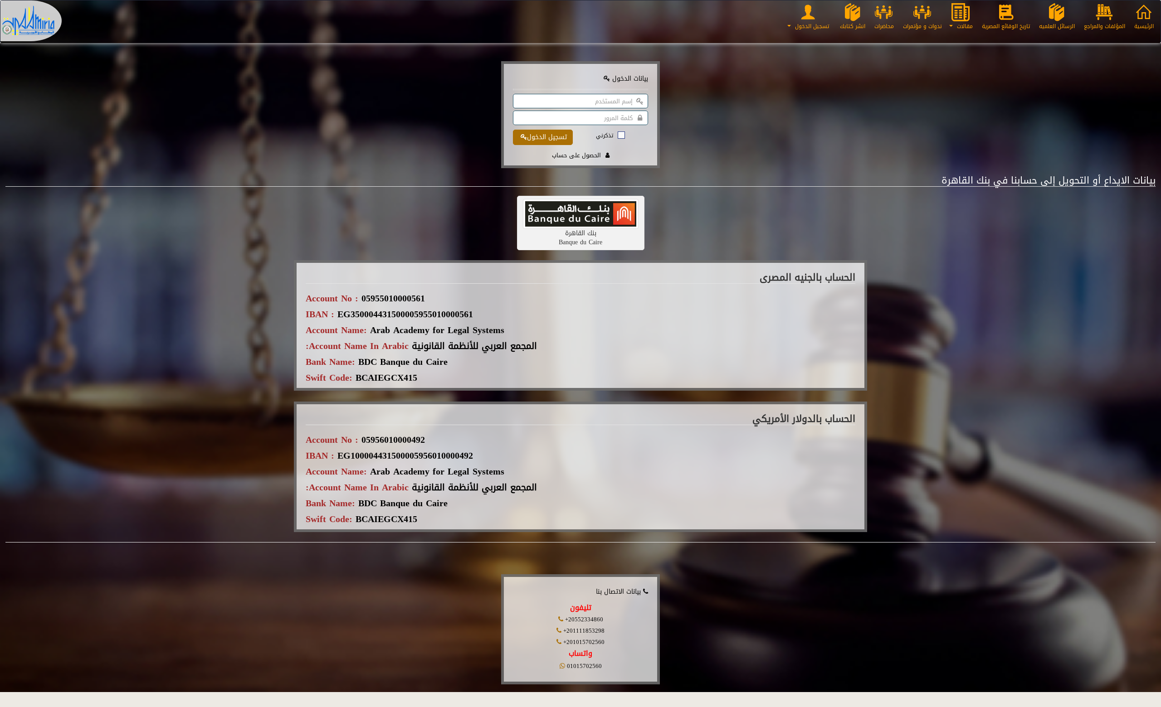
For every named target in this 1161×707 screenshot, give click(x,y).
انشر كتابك (852, 26)
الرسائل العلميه (1057, 26)
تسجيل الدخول (811, 26)
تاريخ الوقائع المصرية (1006, 26)
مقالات (964, 26)
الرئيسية (1144, 26)
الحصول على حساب (576, 155)
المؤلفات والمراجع (1104, 26)
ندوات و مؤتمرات (922, 26)
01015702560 (583, 666)
